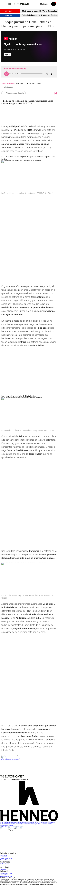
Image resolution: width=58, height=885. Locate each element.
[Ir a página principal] (20, 4)
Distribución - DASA (6, 873)
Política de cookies (39, 822)
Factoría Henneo (5, 864)
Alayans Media (4, 860)
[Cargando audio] (6, 73)
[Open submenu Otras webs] (21, 851)
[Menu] (4, 4)
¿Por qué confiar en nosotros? (10, 759)
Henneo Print (4, 875)
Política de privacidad (27, 822)
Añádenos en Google (15, 93)
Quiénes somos (25, 824)
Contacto (18, 824)
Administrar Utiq (10, 824)
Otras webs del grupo (7, 830)
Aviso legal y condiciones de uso (10, 822)
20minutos (3, 855)
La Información (4, 857)
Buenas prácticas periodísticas (40, 824)
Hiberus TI (3, 869)
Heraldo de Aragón (6, 858)
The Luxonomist (8, 84)
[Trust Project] (8, 756)
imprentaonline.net (6, 876)
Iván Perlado (8, 87)
